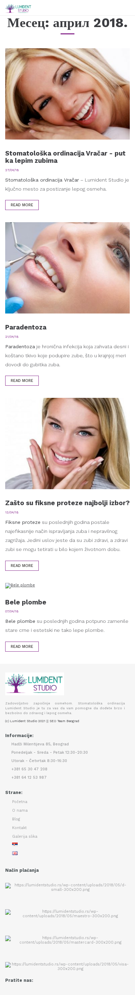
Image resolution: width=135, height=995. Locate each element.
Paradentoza (25, 327)
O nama (20, 810)
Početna (19, 802)
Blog (16, 819)
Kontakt (19, 828)
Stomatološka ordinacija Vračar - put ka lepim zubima (65, 157)
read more (22, 205)
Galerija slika (24, 836)
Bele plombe (25, 602)
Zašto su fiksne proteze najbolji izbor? (67, 503)
